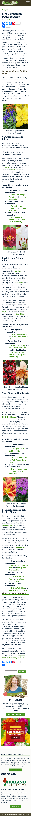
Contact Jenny (15, 770)
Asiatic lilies (15, 170)
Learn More (15, 806)
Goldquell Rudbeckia (19, 458)
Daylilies (18, 271)
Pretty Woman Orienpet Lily (19, 569)
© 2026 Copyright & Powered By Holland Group (15, 814)
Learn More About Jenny (15, 715)
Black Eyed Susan (17, 449)
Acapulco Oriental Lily (17, 348)
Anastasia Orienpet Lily (18, 590)
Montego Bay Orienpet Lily (18, 580)
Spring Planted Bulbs (8, 10)
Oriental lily (18, 282)
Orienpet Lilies (7, 525)
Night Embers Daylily (19, 334)
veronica (5, 167)
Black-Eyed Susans (9, 417)
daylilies (5, 312)
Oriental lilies (19, 314)
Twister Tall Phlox (18, 588)
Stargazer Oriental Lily (17, 355)
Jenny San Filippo (8, 20)
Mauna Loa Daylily (18, 345)
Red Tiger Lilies (15, 451)
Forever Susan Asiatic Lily (17, 220)
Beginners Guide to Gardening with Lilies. (14, 656)
